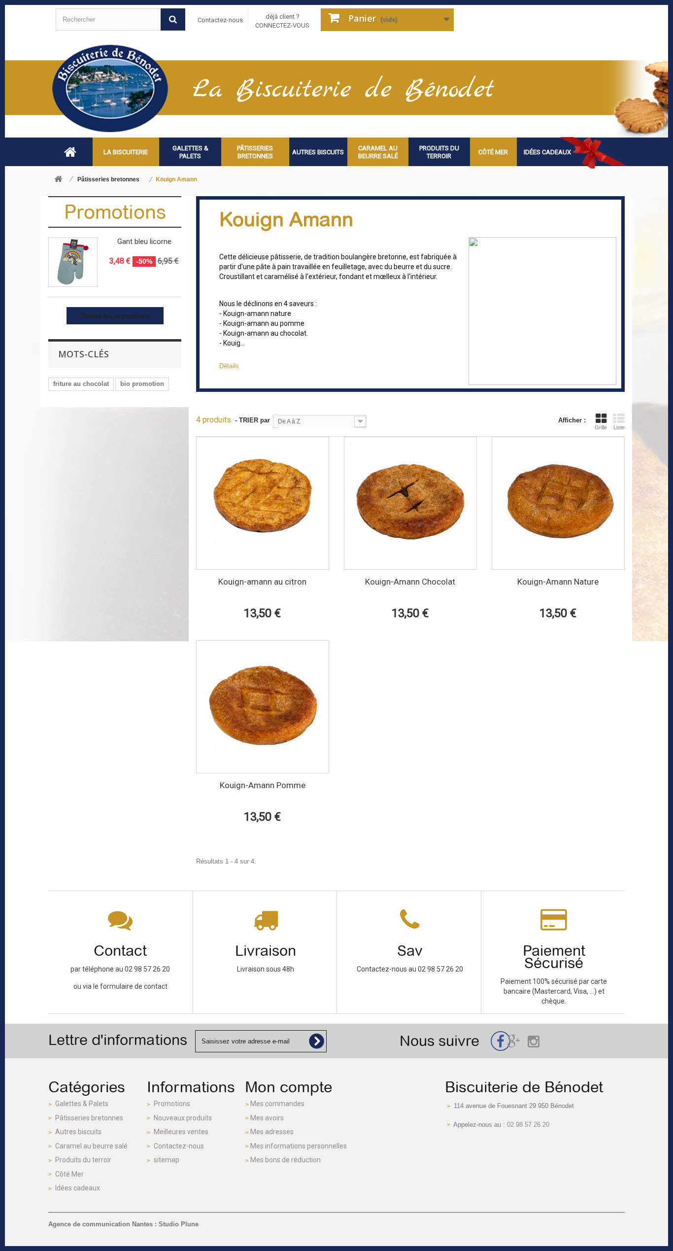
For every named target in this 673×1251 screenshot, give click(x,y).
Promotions (115, 212)
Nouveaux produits (183, 1118)
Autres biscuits (78, 1132)
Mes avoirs (267, 1118)
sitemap (166, 1160)
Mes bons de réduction (285, 1160)
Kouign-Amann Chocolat (410, 582)
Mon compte (288, 1087)
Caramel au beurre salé (91, 1146)
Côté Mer (69, 1174)
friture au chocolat (81, 383)
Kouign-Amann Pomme (262, 785)
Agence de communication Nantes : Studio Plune (123, 1224)
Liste (619, 427)
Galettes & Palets (81, 1104)
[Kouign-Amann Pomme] (262, 706)
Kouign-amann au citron (262, 582)
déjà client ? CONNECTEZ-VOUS (282, 21)
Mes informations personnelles (298, 1146)
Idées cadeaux (77, 1188)
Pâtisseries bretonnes (89, 1118)
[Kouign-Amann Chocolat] (410, 503)
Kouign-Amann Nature (558, 582)
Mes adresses (272, 1132)
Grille (601, 427)
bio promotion (142, 383)
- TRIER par (252, 420)
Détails (229, 366)
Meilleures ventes (181, 1132)
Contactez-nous (220, 20)
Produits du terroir (83, 1160)
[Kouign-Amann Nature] (558, 503)
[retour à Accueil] (58, 180)
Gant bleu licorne (144, 241)
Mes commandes (277, 1104)
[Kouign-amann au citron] (262, 503)
